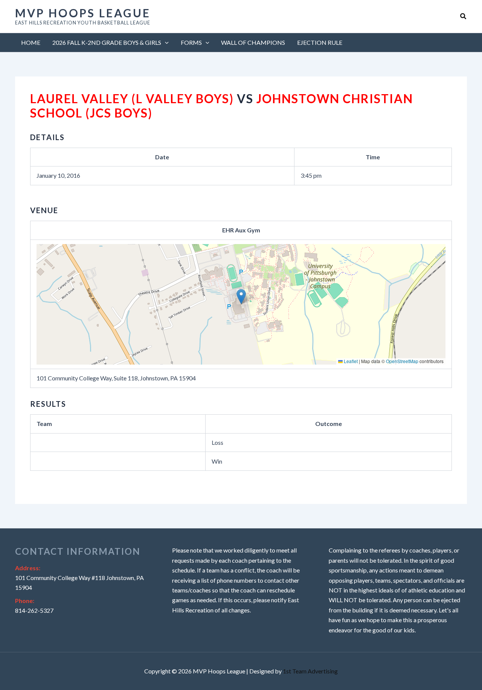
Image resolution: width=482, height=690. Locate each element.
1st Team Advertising (310, 671)
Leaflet (350, 361)
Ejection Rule (319, 42)
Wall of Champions (253, 42)
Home (30, 42)
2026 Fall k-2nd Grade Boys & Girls (106, 42)
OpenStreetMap (402, 361)
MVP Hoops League (83, 13)
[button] (463, 16)
